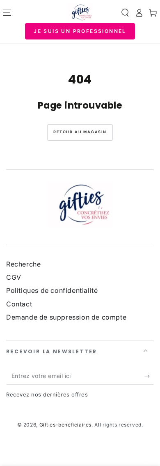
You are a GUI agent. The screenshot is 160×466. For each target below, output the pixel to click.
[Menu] (7, 13)
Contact (19, 304)
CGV (13, 277)
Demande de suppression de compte (66, 317)
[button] (125, 13)
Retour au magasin (80, 132)
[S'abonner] (149, 376)
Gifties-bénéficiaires (65, 425)
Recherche (23, 264)
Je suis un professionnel (80, 31)
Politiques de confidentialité (52, 290)
